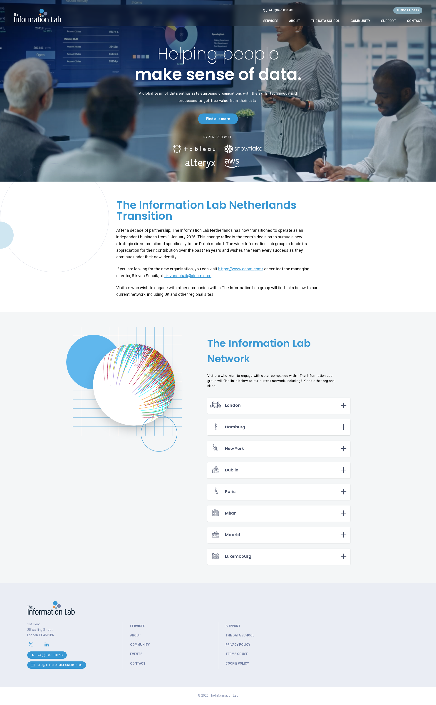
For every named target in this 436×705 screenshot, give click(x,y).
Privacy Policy (237, 644)
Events (136, 654)
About (294, 21)
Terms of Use (236, 654)
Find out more (218, 119)
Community (360, 21)
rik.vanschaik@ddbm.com (187, 275)
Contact (414, 21)
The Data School (325, 21)
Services (270, 21)
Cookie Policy (237, 663)
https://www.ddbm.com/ (240, 268)
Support (388, 21)
